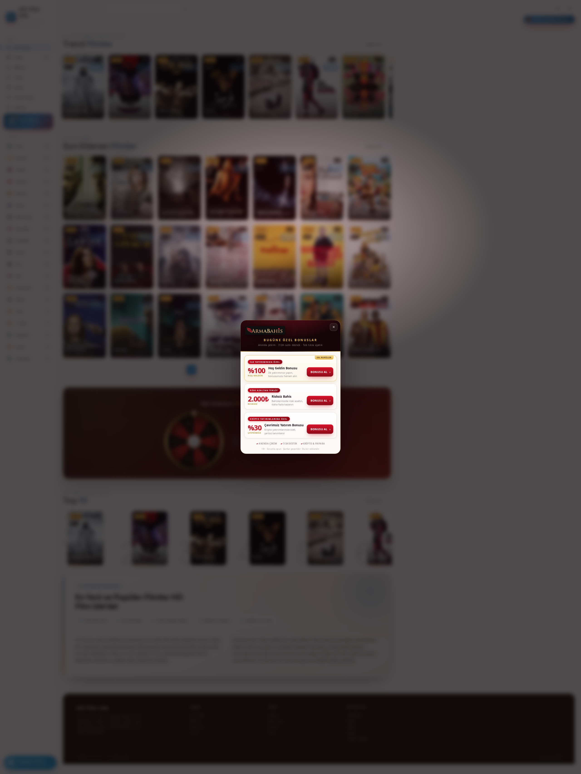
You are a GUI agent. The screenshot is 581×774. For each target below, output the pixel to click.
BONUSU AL (320, 372)
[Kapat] (333, 327)
